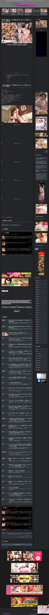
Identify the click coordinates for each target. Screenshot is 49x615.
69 (14, 300)
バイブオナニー (24, 301)
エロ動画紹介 (8, 77)
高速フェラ (9, 303)
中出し (11, 302)
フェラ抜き (3, 302)
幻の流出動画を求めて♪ (9, 217)
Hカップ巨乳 (23, 300)
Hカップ (19, 300)
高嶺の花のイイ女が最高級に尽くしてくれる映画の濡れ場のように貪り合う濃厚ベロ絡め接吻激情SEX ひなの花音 (41, 162)
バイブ (20, 301)
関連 (8, 81)
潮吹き (24, 302)
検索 (46, 151)
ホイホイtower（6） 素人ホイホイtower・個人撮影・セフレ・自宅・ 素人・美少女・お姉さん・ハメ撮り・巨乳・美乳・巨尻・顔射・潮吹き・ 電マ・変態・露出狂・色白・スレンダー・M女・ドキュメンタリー (41, 176)
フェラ (27, 301)
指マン (22, 302)
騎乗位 (3, 303)
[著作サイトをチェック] (15, 311)
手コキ (19, 302)
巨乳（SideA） (6, 300)
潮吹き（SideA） (11, 300)
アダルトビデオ (4, 301)
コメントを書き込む (17, 544)
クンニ (10, 301)
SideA (3, 300)
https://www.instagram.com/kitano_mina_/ (15, 225)
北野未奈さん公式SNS (9, 76)
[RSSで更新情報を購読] (18, 311)
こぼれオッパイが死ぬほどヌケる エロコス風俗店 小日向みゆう (41, 158)
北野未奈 (14, 302)
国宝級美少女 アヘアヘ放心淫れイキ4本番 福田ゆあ (41, 171)
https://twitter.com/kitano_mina (15, 224)
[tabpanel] (5, 11)
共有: (8, 78)
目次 (15, 73)
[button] (24, 44)
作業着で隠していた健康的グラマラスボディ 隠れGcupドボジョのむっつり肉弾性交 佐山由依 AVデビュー (41, 166)
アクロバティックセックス (28, 300)
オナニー (8, 301)
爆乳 (26, 302)
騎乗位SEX (6, 303)
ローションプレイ (8, 302)
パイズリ (18, 301)
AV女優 (16, 300)
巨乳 (16, 302)
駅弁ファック (30, 302)
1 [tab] (22, 16)
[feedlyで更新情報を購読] (17, 311)
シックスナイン (14, 301)
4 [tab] (26, 16)
